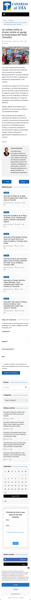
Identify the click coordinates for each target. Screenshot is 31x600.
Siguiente (23, 181)
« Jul (5, 501)
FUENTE (4, 142)
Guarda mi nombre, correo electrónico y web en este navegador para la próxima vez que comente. (15, 366)
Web (3, 356)
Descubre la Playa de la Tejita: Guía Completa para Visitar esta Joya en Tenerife (15, 198)
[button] (28, 568)
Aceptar (15, 584)
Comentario (6, 331)
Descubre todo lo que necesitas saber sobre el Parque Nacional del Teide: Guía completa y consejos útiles (15, 444)
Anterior (8, 181)
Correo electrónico (8, 349)
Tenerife (5, 43)
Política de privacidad (13, 597)
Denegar (15, 589)
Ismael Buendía (7, 41)
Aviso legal (21, 597)
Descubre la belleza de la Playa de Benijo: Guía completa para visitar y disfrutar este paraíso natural (14, 424)
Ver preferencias (15, 594)
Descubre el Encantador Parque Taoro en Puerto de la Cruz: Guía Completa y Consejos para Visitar (15, 434)
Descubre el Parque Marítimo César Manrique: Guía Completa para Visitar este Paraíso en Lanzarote (15, 454)
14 (19, 482)
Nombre (5, 341)
